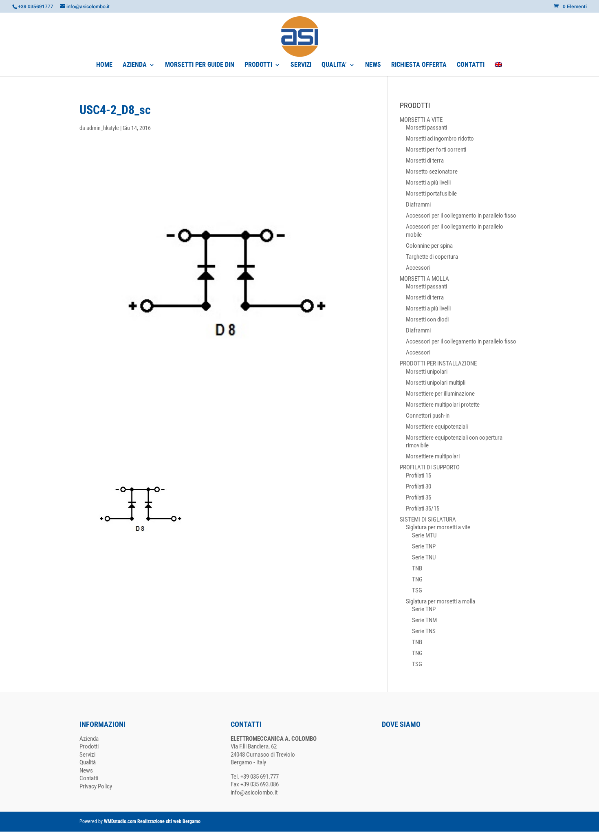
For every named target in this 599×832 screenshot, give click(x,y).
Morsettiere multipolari (433, 456)
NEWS (373, 65)
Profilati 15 (418, 475)
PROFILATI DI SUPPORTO (430, 467)
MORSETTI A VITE (421, 119)
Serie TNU (424, 557)
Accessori (418, 267)
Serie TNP (424, 546)
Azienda (89, 738)
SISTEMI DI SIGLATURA (428, 519)
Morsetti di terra (425, 160)
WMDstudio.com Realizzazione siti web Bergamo (152, 821)
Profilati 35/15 (422, 508)
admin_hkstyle (102, 128)
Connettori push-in (427, 415)
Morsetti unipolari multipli (435, 382)
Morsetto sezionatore (432, 171)
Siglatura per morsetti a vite (438, 527)
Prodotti (89, 746)
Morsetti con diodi (427, 319)
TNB (417, 568)
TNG (417, 579)
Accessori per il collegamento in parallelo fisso (461, 215)
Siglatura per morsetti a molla (440, 601)
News (86, 770)
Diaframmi (418, 204)
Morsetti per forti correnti (436, 149)
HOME (104, 65)
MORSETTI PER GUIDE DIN (199, 65)
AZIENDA (135, 65)
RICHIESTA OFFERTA (419, 65)
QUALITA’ (334, 65)
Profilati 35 (418, 497)
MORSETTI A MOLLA (424, 278)
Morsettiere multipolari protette (443, 404)
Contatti (88, 778)
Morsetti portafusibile (431, 193)
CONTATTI (470, 65)
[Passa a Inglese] (498, 69)
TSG (417, 590)
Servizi (87, 754)
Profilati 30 (418, 486)
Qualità (87, 762)
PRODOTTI (258, 65)
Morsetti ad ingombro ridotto (440, 138)
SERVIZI (301, 65)
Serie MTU (424, 535)
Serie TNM (424, 620)
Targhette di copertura (432, 256)
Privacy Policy (95, 786)
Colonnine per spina (429, 245)
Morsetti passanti (426, 127)
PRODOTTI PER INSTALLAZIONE (438, 363)
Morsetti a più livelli (428, 182)
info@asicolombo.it (254, 792)
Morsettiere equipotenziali (437, 426)
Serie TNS (424, 631)
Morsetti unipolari (426, 371)
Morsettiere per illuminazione (440, 393)
